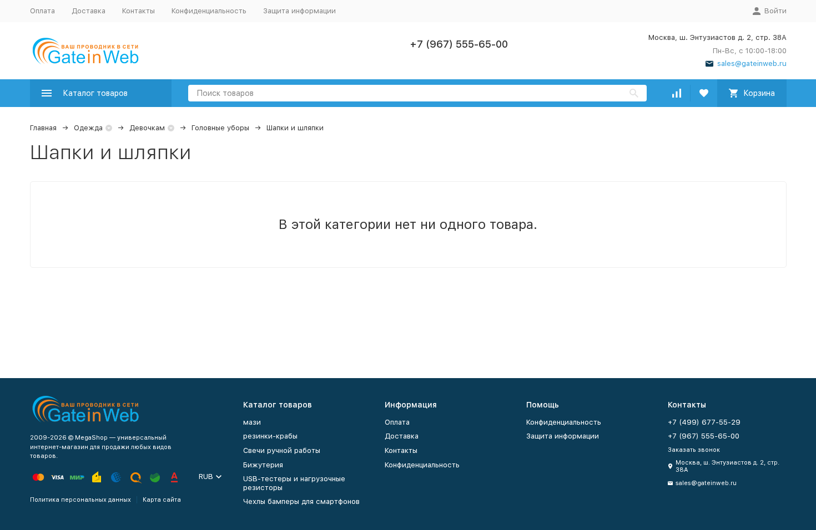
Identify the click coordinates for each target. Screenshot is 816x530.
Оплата (42, 11)
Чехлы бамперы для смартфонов (301, 501)
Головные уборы (220, 128)
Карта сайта (162, 499)
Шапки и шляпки (295, 128)
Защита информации (299, 11)
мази (252, 422)
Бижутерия (263, 465)
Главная (43, 128)
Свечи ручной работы (281, 450)
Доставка (88, 11)
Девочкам (147, 128)
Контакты (138, 11)
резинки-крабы (270, 436)
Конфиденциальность (209, 11)
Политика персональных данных (80, 499)
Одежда (88, 128)
